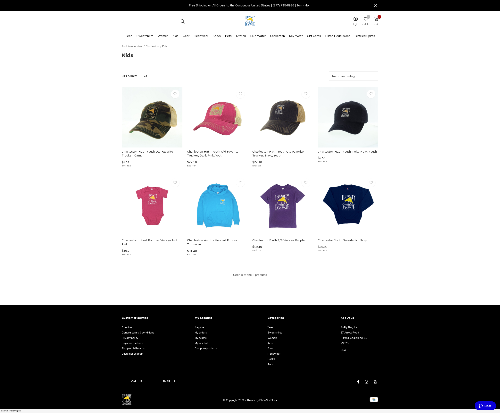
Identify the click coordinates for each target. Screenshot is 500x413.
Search (182, 21)
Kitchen (241, 36)
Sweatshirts (145, 36)
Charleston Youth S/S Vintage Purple (278, 240)
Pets (228, 36)
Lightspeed (16, 410)
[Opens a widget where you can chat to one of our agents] (485, 406)
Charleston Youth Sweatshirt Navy (342, 240)
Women (163, 36)
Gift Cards (314, 36)
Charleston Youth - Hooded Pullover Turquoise (213, 242)
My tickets (201, 337)
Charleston (277, 36)
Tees (128, 36)
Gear (186, 36)
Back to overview (132, 46)
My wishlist (201, 343)
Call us (136, 381)
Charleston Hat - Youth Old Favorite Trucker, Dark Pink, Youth (212, 153)
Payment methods (133, 343)
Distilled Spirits (365, 36)
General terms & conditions (138, 332)
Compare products (206, 348)
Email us (169, 381)
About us (127, 327)
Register (200, 327)
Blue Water (258, 36)
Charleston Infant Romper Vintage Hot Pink (149, 242)
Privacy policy (130, 337)
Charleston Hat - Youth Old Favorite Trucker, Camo (147, 153)
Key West (296, 36)
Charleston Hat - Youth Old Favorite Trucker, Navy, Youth (278, 153)
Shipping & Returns (133, 348)
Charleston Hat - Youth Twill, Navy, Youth (347, 151)
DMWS (263, 400)
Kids (176, 36)
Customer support (132, 353)
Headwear (201, 36)
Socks (217, 36)
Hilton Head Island (337, 36)
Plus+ (274, 400)
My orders (201, 332)
